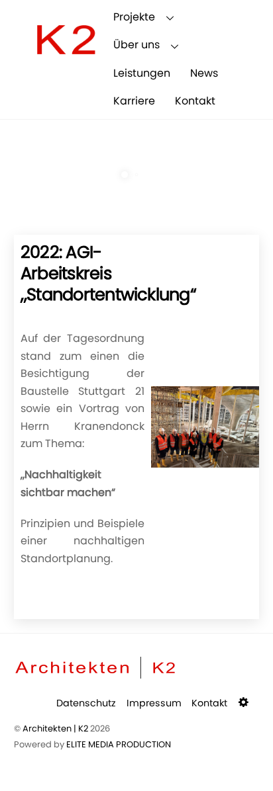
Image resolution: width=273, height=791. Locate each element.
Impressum (154, 703)
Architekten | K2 (55, 728)
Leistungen (141, 73)
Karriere (134, 100)
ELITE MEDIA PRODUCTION (118, 744)
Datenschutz (86, 703)
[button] (245, 703)
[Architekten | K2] (65, 66)
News (204, 73)
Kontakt (195, 100)
